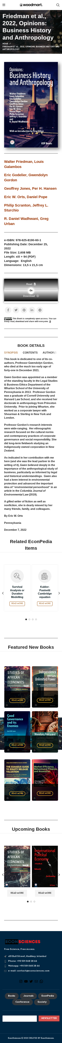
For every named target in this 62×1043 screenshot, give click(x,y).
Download (29, 296)
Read (29, 284)
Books (11, 996)
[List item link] (31, 961)
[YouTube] (26, 983)
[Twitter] (31, 983)
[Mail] (36, 983)
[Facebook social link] (8, 310)
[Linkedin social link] (32, 310)
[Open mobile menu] (4, 5)
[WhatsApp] (41, 983)
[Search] (58, 5)
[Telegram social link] (40, 310)
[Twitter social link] (16, 310)
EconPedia (47, 996)
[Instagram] (21, 983)
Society (42, 1002)
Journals (28, 996)
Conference (22, 1002)
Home (5, 44)
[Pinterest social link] (24, 310)
